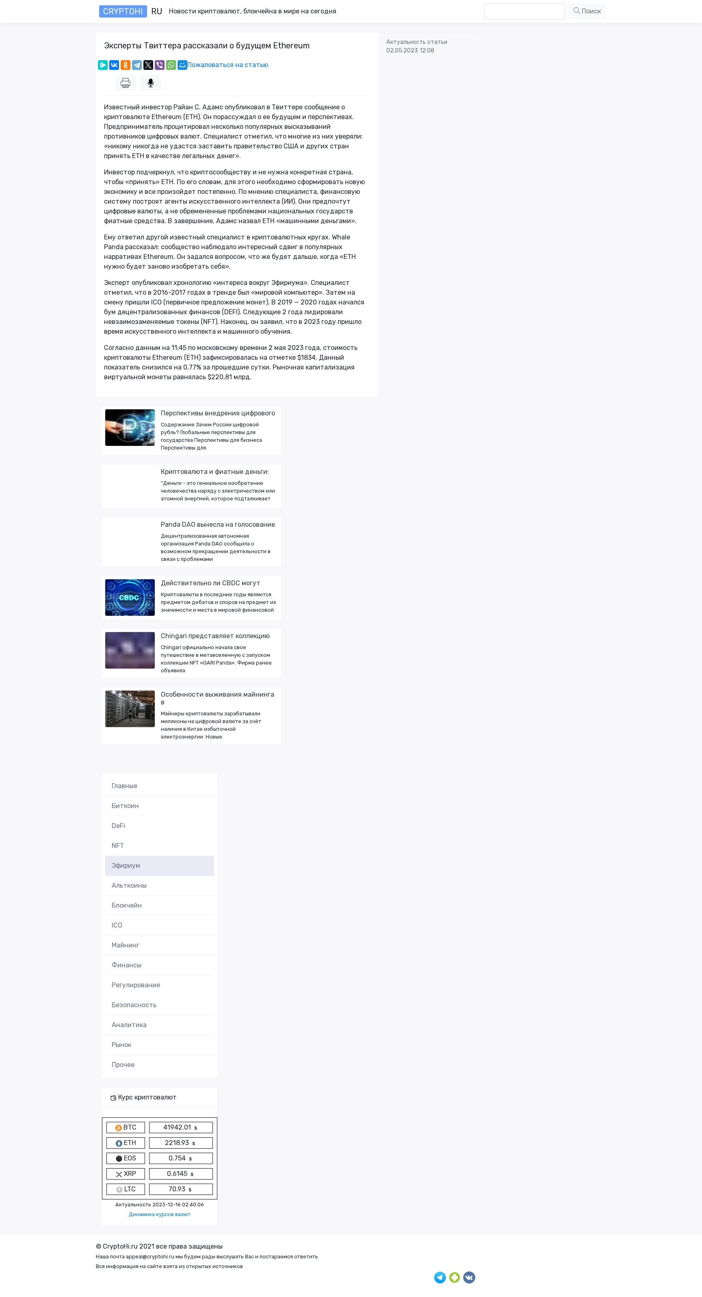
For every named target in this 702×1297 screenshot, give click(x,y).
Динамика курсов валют (160, 1214)
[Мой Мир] (182, 65)
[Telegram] (137, 65)
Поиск (590, 11)
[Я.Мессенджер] (103, 65)
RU (132, 11)
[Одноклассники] (125, 65)
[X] (148, 65)
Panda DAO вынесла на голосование (218, 524)
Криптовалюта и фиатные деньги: (215, 472)
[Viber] (160, 65)
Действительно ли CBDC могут (210, 583)
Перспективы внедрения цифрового (218, 413)
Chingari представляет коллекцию (215, 636)
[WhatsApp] (171, 65)
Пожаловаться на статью (227, 65)
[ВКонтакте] (114, 65)
